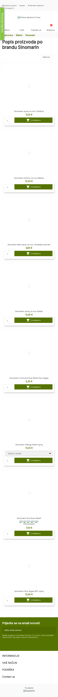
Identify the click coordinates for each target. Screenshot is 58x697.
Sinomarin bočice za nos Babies (29, 178)
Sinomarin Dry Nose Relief (29, 518)
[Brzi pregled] (53, 72)
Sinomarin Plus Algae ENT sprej (29, 591)
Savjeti (22, 5)
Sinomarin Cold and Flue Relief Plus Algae (29, 378)
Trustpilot (29, 688)
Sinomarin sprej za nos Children (29, 111)
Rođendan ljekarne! (36, 5)
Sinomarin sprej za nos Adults (29, 311)
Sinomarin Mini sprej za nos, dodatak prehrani (29, 244)
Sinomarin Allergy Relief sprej (29, 444)
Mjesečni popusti (9, 5)
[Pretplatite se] (53, 630)
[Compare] (53, 67)
